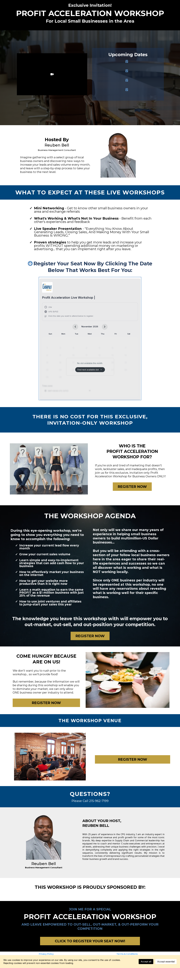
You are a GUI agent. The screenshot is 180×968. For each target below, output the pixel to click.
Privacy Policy (46, 954)
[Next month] (105, 327)
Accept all (146, 961)
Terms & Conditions (127, 954)
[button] (69, 312)
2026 (95, 326)
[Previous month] (75, 327)
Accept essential (166, 961)
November (86, 326)
